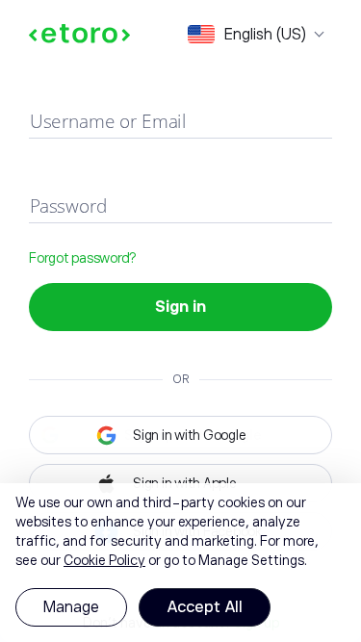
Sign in (180, 307)
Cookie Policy (104, 560)
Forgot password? (82, 258)
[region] (180, 562)
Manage (71, 607)
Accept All (205, 607)
